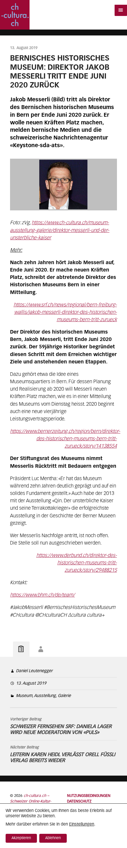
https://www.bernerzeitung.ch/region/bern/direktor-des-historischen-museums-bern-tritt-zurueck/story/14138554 (65, 439)
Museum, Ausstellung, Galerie (43, 696)
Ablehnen (53, 838)
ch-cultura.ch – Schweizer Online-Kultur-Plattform (30, 801)
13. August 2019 (31, 683)
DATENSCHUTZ (79, 801)
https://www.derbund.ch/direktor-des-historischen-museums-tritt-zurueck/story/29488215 (76, 563)
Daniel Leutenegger (34, 671)
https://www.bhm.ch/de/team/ (42, 595)
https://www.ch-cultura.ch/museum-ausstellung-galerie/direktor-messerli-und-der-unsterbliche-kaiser (59, 230)
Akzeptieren (21, 838)
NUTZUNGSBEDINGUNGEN (88, 796)
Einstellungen (81, 824)
